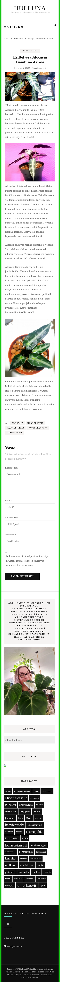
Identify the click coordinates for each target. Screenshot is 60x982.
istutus (36, 811)
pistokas (9, 871)
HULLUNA (30, 8)
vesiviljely (9, 885)
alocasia (17, 423)
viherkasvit (14, 433)
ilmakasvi (39, 805)
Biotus (36, 791)
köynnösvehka (26, 852)
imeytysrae (25, 811)
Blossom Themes (39, 975)
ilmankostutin (10, 811)
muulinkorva (26, 865)
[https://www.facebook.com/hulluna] (8, 924)
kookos (25, 838)
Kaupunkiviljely (11, 838)
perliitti (40, 865)
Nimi (8, 500)
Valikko (15, 27)
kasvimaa (9, 832)
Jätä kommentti (40, 68)
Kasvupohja (34, 831)
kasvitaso (19, 831)
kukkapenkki (10, 852)
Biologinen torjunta (22, 791)
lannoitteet (41, 852)
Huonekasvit (30, 51)
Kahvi (28, 818)
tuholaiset (41, 878)
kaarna (20, 818)
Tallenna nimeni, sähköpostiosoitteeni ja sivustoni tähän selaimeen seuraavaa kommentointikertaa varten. (27, 561)
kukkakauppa (38, 845)
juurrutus (10, 818)
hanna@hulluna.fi (14, 946)
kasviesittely (16, 428)
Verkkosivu (11, 534)
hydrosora (34, 798)
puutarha (23, 872)
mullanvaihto (35, 858)
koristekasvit (38, 428)
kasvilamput (35, 824)
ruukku (36, 872)
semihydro (47, 872)
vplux (42, 885)
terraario (29, 878)
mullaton (10, 865)
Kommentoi (11, 467)
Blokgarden (47, 791)
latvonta (23, 858)
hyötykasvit (10, 804)
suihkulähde (18, 878)
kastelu (38, 818)
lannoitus (11, 858)
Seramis (7, 878)
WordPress (33, 978)
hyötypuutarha (26, 805)
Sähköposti (11, 517)
